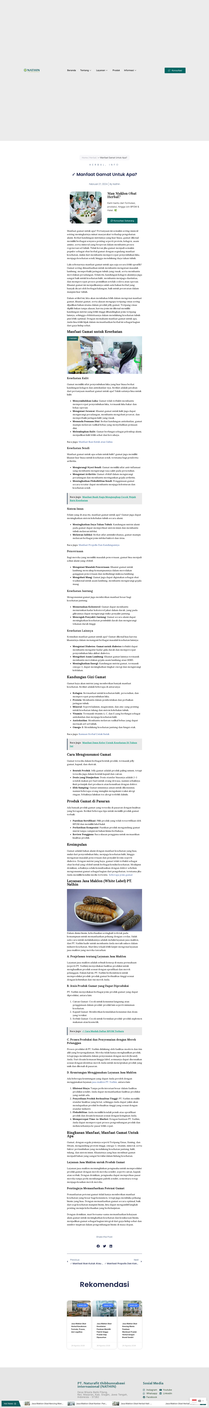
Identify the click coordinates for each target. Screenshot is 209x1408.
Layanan (100, 70)
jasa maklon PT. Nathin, (104, 1082)
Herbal (92, 157)
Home (85, 157)
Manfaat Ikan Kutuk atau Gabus (96, 441)
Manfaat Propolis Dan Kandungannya (99, 544)
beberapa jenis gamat (121, 874)
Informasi (129, 70)
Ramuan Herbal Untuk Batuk (94, 734)
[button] (175, 70)
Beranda (71, 70)
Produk (116, 70)
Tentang (84, 70)
